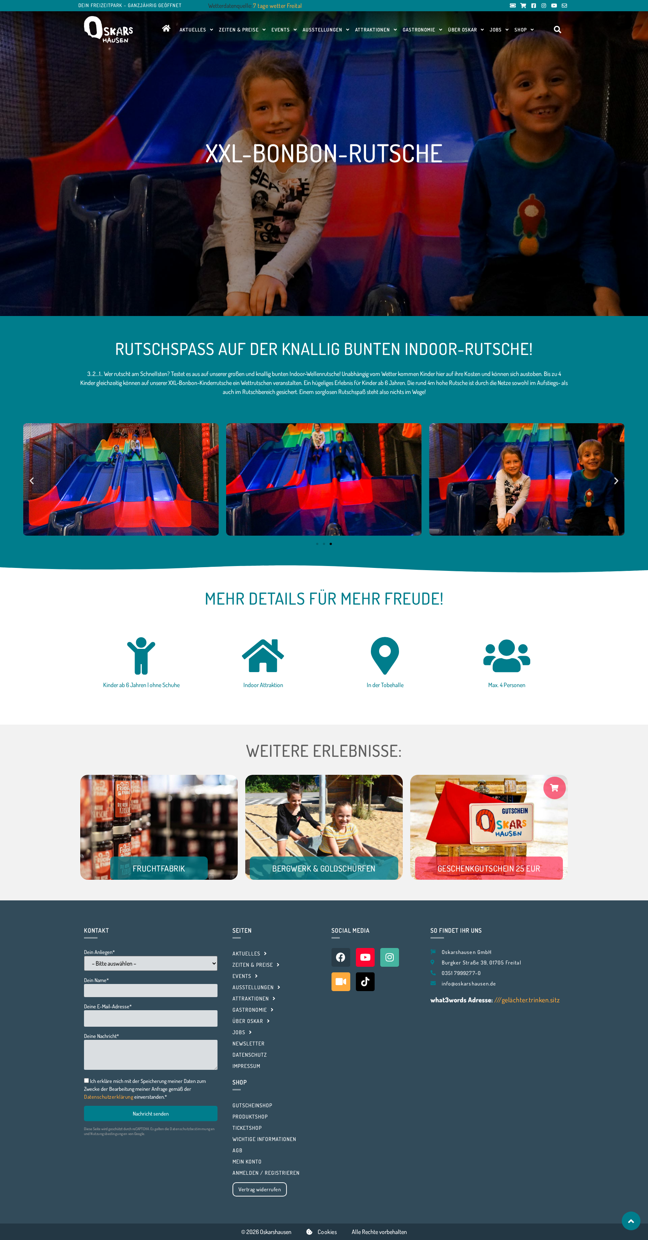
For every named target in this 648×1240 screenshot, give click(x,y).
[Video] (341, 981)
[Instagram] (389, 957)
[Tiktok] (365, 981)
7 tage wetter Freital (277, 5)
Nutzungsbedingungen (109, 1133)
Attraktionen (372, 30)
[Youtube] (365, 957)
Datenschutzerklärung (108, 1096)
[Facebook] (341, 957)
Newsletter (248, 1043)
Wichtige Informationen (264, 1139)
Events (281, 30)
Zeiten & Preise (239, 30)
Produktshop (250, 1116)
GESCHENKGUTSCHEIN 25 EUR (489, 868)
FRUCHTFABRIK (159, 868)
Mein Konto (247, 1161)
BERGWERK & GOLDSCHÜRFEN (324, 868)
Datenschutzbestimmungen (192, 1128)
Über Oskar (462, 30)
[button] (557, 29)
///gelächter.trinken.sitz (527, 1000)
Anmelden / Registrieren (266, 1173)
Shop (520, 30)
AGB (237, 1150)
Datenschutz (249, 1054)
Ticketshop (247, 1128)
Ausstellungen (322, 30)
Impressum (246, 1066)
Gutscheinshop (252, 1105)
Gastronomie (419, 30)
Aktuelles (193, 30)
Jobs (496, 30)
